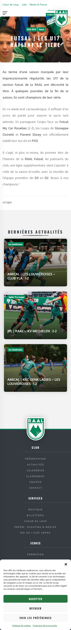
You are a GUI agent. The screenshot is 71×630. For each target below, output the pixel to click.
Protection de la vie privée (45, 625)
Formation (35, 554)
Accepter (35, 599)
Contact (35, 488)
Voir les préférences (35, 618)
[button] (66, 564)
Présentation (35, 458)
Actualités (35, 464)
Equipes (35, 482)
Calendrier (35, 470)
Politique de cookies (21, 625)
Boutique (35, 509)
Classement (35, 476)
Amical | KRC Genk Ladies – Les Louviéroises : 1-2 (33, 382)
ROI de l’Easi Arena (35, 532)
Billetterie (35, 515)
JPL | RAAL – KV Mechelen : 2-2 (32, 331)
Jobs (24, 4)
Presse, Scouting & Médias (35, 527)
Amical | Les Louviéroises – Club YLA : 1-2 (31, 276)
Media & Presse (38, 4)
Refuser (35, 608)
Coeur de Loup (11, 4)
